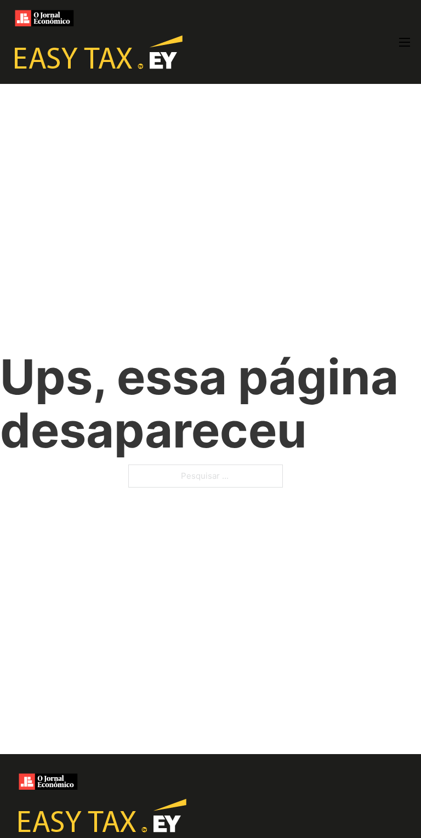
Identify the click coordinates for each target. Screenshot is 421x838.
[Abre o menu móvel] (404, 42)
